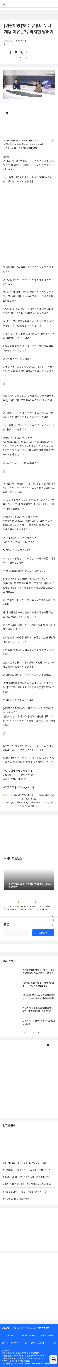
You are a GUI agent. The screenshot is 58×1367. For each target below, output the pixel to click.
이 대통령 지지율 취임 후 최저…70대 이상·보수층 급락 (28, 1170)
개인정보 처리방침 (28, 1335)
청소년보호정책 (47, 1335)
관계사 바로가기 (37, 1343)
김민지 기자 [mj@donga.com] (18, 787)
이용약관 (9, 1335)
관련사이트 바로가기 (10, 1343)
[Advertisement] (29, 1287)
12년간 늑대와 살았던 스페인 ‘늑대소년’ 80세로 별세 (27, 1177)
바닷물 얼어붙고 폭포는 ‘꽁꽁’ (17, 1199)
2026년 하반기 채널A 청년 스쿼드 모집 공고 (32, 1328)
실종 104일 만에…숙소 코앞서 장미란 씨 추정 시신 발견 (28, 1184)
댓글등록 (43, 932)
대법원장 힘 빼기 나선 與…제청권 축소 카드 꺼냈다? (27, 1191)
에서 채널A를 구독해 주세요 (18, 795)
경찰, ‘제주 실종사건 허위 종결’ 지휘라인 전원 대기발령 (25, 1163)
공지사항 (5, 1328)
